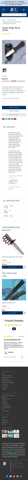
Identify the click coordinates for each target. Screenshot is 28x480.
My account (5, 417)
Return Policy (5, 379)
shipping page (12, 453)
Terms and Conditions (7, 377)
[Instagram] (21, 476)
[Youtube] (14, 476)
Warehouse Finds (6, 399)
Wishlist (24, 267)
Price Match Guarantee (8, 382)
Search (24, 14)
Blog (3, 409)
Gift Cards (4, 400)
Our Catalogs (5, 411)
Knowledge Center (7, 407)
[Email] (6, 119)
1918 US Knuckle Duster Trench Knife (12, 257)
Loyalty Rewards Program (8, 395)
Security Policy (5, 405)
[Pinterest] (15, 119)
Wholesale (4, 402)
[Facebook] (3, 119)
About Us (4, 397)
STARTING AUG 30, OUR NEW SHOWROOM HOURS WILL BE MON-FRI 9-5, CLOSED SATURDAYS (14, 3)
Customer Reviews (6, 375)
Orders (4, 418)
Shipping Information (7, 380)
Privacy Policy (5, 404)
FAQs (3, 374)
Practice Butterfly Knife (8, 302)
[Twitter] (12, 119)
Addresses (4, 420)
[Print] (9, 119)
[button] (14, 81)
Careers (4, 389)
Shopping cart (5, 422)
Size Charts (5, 384)
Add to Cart (12, 267)
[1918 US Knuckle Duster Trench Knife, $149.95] (14, 243)
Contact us (4, 387)
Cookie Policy (5, 386)
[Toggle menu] (3, 9)
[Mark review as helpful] (22, 357)
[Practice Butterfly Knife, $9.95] (14, 289)
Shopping (25, 9)
